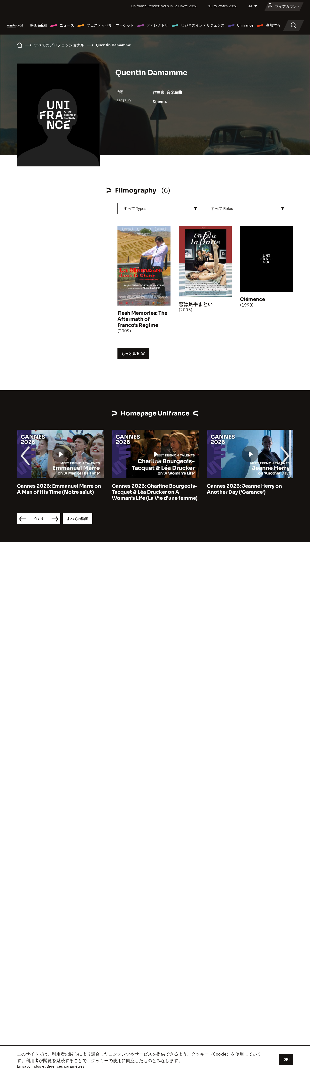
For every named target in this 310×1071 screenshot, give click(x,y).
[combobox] (159, 208)
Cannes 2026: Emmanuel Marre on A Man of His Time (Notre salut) (59, 489)
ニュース (67, 25)
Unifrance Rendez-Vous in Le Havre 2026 (164, 6)
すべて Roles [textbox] (222, 208)
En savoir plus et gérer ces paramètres (51, 1066)
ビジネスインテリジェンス (203, 25)
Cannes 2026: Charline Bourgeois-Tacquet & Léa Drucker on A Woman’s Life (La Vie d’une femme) (155, 492)
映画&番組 (38, 25)
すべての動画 (77, 518)
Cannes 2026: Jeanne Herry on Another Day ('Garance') (244, 489)
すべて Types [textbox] (135, 208)
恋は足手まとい (196, 304)
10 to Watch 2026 (222, 6)
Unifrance (245, 25)
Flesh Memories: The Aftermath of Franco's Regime (142, 319)
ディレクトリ (157, 25)
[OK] (286, 1059)
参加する (273, 25)
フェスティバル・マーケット (110, 25)
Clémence (252, 299)
